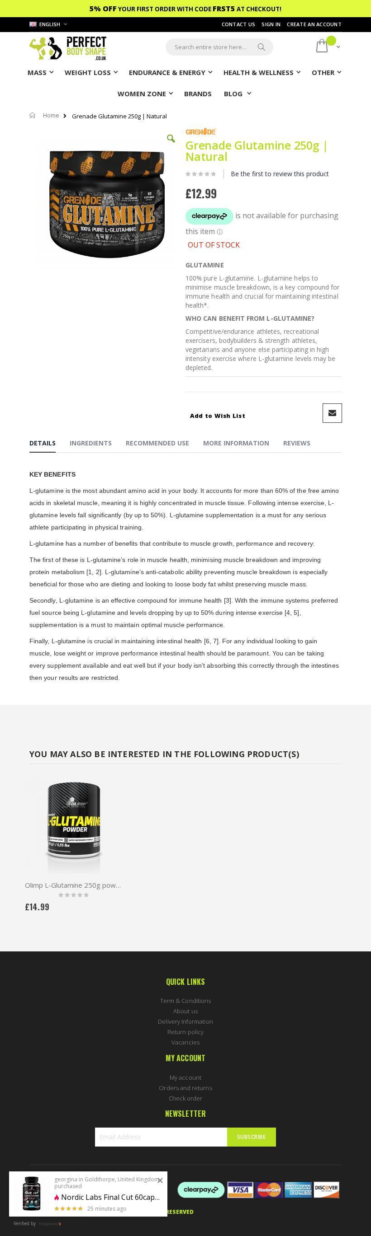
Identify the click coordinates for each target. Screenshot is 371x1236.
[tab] (49, 444)
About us (185, 1011)
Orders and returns (185, 1088)
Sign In (271, 24)
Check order (186, 1098)
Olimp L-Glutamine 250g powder (74, 885)
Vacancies (185, 1042)
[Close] (160, 1181)
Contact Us (239, 24)
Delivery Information (185, 1021)
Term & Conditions (185, 1001)
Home (51, 115)
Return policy (185, 1032)
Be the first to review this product (280, 173)
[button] (171, 145)
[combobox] (219, 47)
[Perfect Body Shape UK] (67, 47)
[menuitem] (198, 93)
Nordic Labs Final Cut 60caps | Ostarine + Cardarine (111, 1197)
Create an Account (314, 24)
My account (185, 1077)
